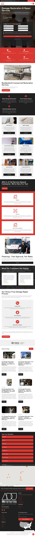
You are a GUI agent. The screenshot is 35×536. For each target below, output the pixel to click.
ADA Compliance (24, 534)
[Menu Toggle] (31, 3)
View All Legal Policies (9, 534)
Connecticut (3, 515)
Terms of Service (19, 534)
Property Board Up (20, 501)
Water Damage (20, 496)
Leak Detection (20, 499)
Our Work (19, 507)
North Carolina (3, 520)
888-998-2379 (17, 0)
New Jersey (3, 516)
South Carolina (3, 519)
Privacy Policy (14, 534)
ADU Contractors (17, 532)
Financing (19, 506)
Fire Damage (20, 498)
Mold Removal (20, 497)
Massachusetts (3, 518)
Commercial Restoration (21, 502)
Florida (2, 514)
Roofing (19, 500)
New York (3, 517)
